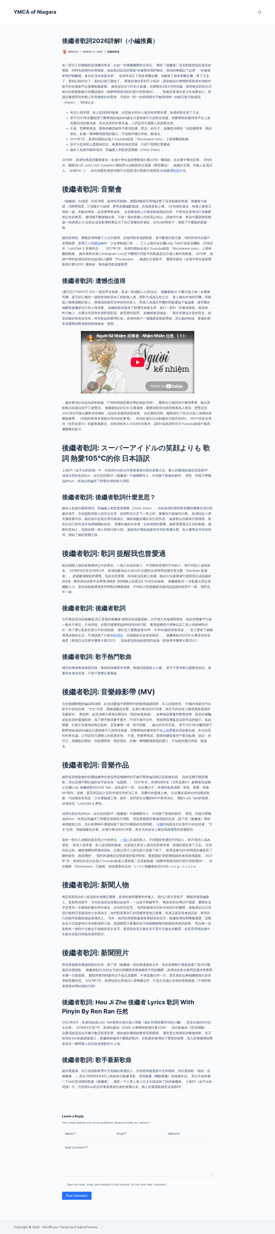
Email (122, 1133)
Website (174, 1133)
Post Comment (77, 1196)
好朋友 (118, 635)
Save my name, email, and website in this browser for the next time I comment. (117, 1184)
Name (70, 1133)
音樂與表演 (113, 51)
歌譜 (176, 170)
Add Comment (76, 1147)
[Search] (259, 12)
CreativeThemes (86, 1227)
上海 (166, 730)
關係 (97, 243)
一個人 (125, 840)
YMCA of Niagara (35, 12)
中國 (159, 824)
